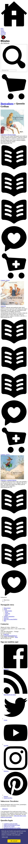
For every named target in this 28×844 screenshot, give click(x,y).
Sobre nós (3, 34)
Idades (6, 615)
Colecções (7, 613)
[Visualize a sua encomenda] (14, 99)
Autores (3, 31)
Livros (2, 30)
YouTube (6, 745)
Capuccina (3, 306)
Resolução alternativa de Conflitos (12, 828)
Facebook (6, 669)
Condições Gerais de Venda (10, 823)
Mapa (16, 637)
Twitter (5, 720)
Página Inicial (7, 608)
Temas (6, 612)
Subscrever (5, 808)
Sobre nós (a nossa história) (10, 619)
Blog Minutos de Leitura (10, 694)
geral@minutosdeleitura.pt (10, 635)
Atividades (3, 32)
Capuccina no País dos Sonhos (8, 134)
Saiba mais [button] (5, 837)
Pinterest (6, 796)
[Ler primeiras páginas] (14, 170)
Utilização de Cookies (9, 826)
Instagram (6, 771)
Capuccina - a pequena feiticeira (8, 480)
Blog (5, 620)
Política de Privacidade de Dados (12, 825)
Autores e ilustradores (9, 616)
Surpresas (6, 618)
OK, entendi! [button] (14, 841)
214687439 (6, 634)
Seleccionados (8, 610)
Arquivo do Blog (8, 798)
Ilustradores (7, 103)
